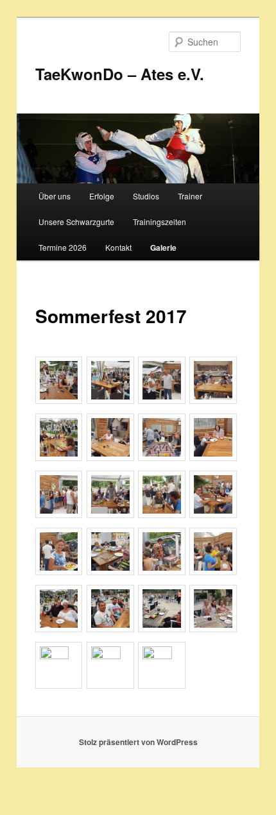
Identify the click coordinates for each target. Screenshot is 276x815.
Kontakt (118, 247)
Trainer (190, 195)
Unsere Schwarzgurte (76, 221)
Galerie (163, 247)
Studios (146, 195)
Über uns (55, 195)
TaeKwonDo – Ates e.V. (119, 74)
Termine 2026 (63, 247)
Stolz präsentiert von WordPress (138, 742)
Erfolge (101, 195)
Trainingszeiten (159, 221)
